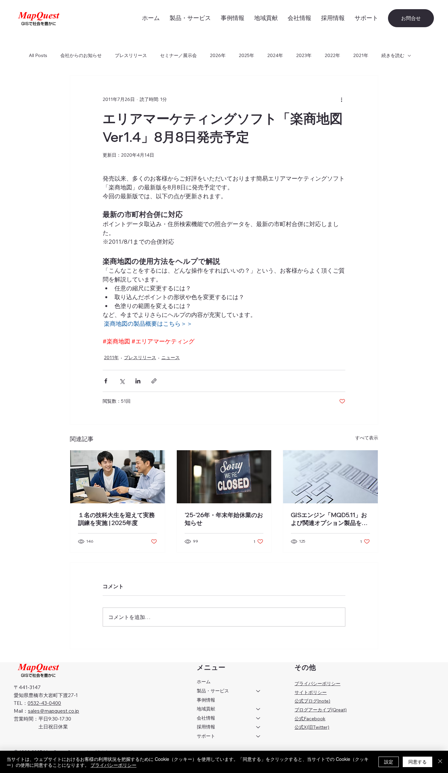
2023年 (304, 55)
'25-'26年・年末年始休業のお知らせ (224, 519)
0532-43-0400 (44, 703)
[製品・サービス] (258, 691)
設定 (388, 761)
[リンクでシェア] (154, 381)
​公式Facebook (310, 719)
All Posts (38, 55)
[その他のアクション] (341, 99)
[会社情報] (258, 718)
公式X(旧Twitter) (312, 727)
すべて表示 (366, 438)
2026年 (218, 55)
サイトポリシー (311, 692)
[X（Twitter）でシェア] (122, 381)
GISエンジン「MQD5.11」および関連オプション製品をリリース (329, 519)
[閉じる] (440, 762)
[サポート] (258, 736)
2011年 (111, 357)
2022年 (332, 55)
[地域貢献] (258, 709)
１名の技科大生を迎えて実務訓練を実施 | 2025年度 (116, 519)
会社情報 (206, 718)
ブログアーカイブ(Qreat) (321, 710)
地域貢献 (206, 709)
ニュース (170, 357)
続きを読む (392, 55)
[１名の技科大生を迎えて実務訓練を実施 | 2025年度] (117, 476)
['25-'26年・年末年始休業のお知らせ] (224, 476)
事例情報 (206, 700)
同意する (417, 761)
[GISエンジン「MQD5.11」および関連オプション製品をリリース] (330, 476)
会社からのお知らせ (81, 55)
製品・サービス (213, 691)
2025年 (246, 55)
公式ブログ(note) (312, 701)
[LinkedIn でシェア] (138, 381)
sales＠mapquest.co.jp (53, 711)
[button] (366, 18)
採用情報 (206, 727)
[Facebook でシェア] (106, 381)
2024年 (275, 55)
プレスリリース (131, 55)
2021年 (360, 55)
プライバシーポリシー (317, 683)
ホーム (204, 682)
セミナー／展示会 (178, 55)
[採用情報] (258, 727)
